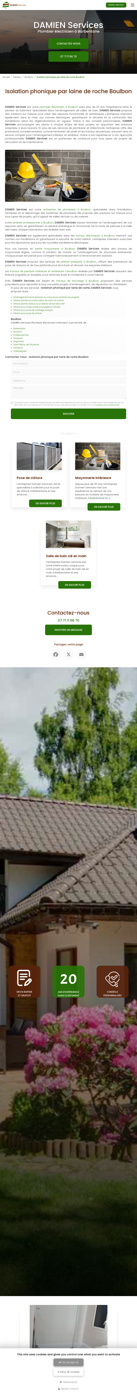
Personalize (69, 1382)
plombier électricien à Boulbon (59, 107)
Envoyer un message (68, 630)
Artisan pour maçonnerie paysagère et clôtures (37, 306)
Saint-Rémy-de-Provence (26, 344)
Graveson (18, 338)
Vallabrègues (20, 351)
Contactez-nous (68, 43)
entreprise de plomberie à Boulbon (67, 209)
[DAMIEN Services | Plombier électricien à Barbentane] (14, 5)
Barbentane (19, 328)
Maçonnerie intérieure (93, 478)
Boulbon (29, 77)
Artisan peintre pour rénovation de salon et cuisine (38, 300)
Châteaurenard (21, 335)
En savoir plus (45, 503)
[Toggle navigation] (132, 5)
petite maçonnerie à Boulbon (55, 248)
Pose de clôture (29, 478)
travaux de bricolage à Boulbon (77, 281)
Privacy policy (69, 1388)
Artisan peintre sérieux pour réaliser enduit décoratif (39, 303)
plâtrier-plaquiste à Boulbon (78, 261)
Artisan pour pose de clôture (27, 313)
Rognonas (18, 341)
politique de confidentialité (107, 405)
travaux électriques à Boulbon (95, 235)
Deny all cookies (69, 1372)
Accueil (6, 77)
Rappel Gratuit (116, 5)
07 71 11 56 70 (68, 56)
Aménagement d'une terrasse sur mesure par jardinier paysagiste (46, 297)
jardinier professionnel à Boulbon (33, 222)
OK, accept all (69, 1362)
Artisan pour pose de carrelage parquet (33, 310)
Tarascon (18, 347)
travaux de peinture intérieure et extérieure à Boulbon (43, 271)
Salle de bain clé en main (66, 556)
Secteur (17, 77)
